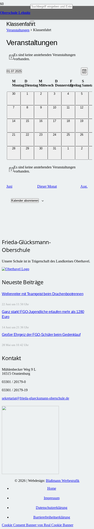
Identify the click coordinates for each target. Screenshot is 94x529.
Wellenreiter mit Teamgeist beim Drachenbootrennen (42, 294)
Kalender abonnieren (24, 200)
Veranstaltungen (17, 30)
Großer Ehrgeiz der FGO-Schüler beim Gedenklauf (41, 335)
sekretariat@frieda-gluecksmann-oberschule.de (35, 398)
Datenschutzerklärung (51, 508)
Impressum (52, 498)
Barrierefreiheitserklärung (51, 517)
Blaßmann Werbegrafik (62, 481)
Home (51, 488)
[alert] (47, 57)
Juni (9, 186)
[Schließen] (32, 21)
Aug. (84, 186)
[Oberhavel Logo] (15, 269)
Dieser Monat (47, 186)
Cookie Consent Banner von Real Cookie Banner (37, 525)
